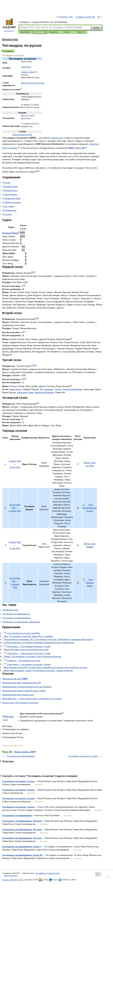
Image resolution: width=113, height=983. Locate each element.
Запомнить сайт (66, 17)
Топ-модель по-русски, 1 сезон (83, 756)
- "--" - (38, 670)
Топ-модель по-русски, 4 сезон (18, 790)
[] (19, 147)
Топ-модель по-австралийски (21, 756)
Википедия (25, 32)
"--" (28, 636)
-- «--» (46, 667)
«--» (23, 633)
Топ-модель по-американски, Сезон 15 (22, 855)
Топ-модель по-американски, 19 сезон (22, 829)
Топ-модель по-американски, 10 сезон (22, 838)
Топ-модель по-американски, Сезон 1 (21, 846)
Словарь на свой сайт (85, 17)
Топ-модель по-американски (17, 815)
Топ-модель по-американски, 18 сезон (22, 821)
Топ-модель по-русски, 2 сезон (18, 798)
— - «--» (32, 698)
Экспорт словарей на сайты (12, 880)
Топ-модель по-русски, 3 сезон (18, 781)
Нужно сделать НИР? (25, 752)
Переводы (53, 32)
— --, (29, 646)
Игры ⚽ (80, 32)
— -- (23, 660)
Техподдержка (40, 873)
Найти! (96, 27)
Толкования (39, 32)
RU (98, 17)
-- (16, 614)
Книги (66, 32)
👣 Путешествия (10, 875)
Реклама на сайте (53, 873)
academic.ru (9, 31)
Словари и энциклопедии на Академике (42, 22)
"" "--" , (48, 639)
